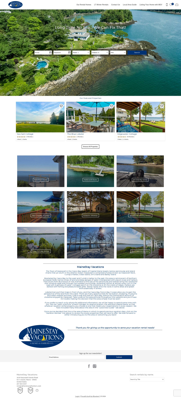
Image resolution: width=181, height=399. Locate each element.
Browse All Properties (90, 146)
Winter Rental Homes (90, 251)
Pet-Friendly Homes (140, 180)
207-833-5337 (22, 384)
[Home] (16, 4)
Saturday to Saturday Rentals (140, 215)
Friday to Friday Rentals (40, 251)
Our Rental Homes (84, 5)
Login (77, 396)
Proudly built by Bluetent (90, 396)
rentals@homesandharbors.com (29, 386)
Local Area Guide (130, 5)
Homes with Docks (90, 180)
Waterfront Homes (40, 180)
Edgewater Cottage (127, 134)
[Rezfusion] (37, 390)
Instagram (94, 366)
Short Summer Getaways (41, 215)
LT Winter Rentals (101, 5)
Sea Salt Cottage (25, 134)
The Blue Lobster (75, 134)
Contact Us (115, 5)
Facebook (89, 366)
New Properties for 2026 (140, 251)
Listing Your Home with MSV (151, 5)
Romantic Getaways (90, 215)
